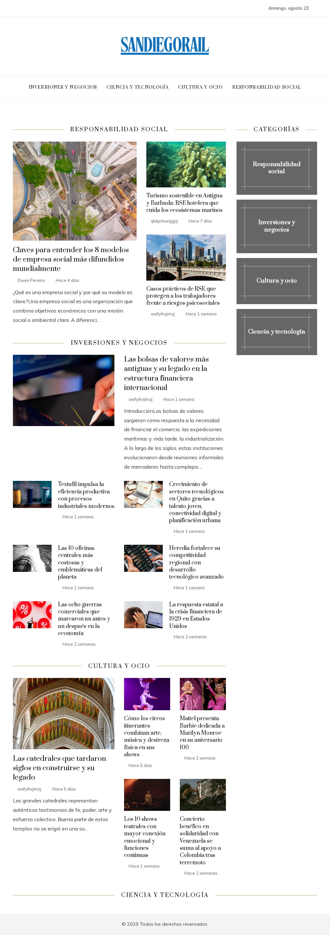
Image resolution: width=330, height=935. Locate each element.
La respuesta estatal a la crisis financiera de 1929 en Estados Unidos (196, 615)
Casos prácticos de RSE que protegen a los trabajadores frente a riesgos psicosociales (183, 296)
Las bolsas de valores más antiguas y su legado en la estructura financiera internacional (166, 373)
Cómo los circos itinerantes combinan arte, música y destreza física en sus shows (146, 736)
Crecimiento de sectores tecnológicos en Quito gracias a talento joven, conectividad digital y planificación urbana (196, 502)
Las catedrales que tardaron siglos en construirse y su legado (59, 768)
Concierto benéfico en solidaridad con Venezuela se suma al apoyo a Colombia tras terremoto (200, 841)
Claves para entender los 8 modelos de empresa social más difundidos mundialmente (71, 259)
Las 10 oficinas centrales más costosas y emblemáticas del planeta (80, 563)
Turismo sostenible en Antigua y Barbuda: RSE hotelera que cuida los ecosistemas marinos (184, 203)
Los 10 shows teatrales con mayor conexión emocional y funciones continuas (144, 837)
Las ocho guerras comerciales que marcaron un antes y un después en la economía (84, 619)
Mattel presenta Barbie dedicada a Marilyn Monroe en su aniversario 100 (202, 733)
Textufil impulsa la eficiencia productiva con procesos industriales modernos (86, 495)
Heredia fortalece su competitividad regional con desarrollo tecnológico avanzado (196, 563)
